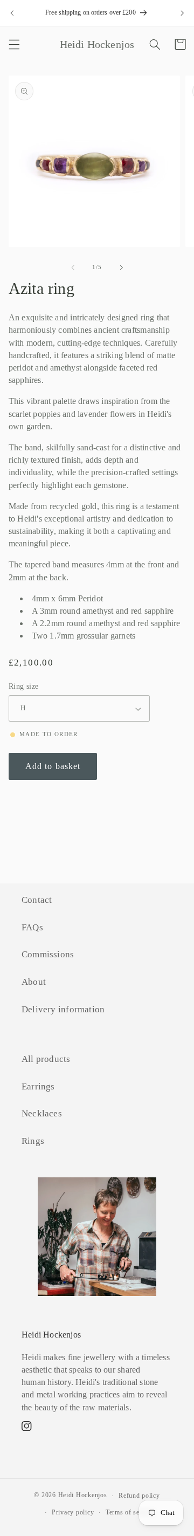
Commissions (48, 954)
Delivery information (63, 1009)
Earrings (38, 1086)
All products (46, 1059)
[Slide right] (121, 267)
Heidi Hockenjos (82, 1495)
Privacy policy (73, 1512)
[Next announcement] (182, 13)
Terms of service (130, 1512)
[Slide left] (73, 267)
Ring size (24, 686)
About (34, 982)
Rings (33, 1141)
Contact (37, 900)
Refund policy (139, 1495)
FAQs (32, 927)
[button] (14, 44)
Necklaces (42, 1113)
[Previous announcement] (12, 13)
